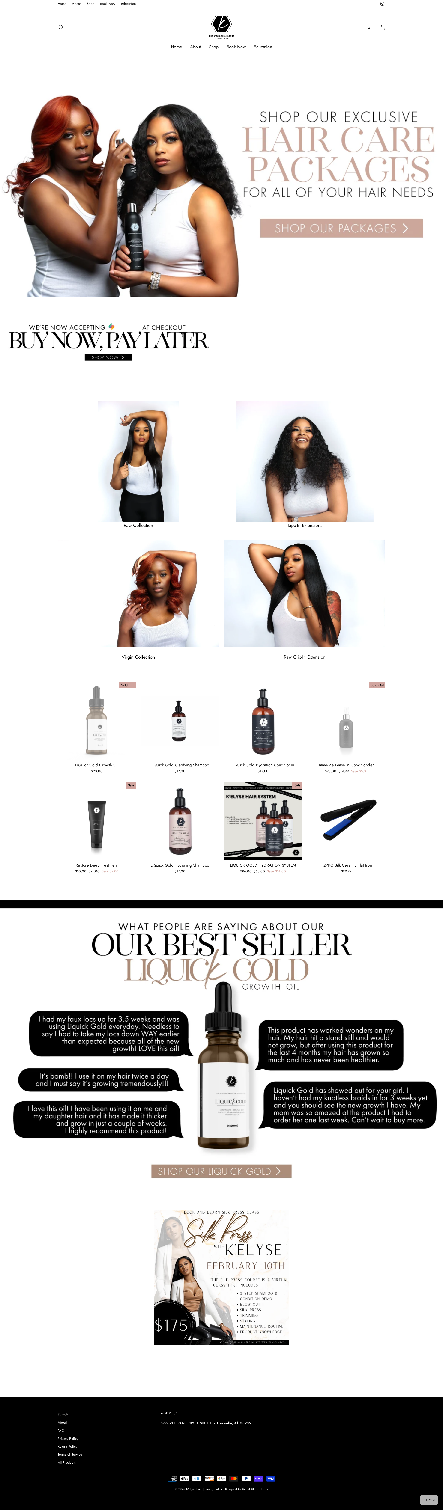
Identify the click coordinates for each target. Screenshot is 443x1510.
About (76, 3)
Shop (91, 3)
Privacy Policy (68, 1438)
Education (128, 3)
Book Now (107, 3)
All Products (67, 1462)
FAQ (61, 1430)
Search (63, 1414)
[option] (221, 177)
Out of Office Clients (255, 1489)
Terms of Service (70, 1454)
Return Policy (67, 1446)
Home (62, 3)
